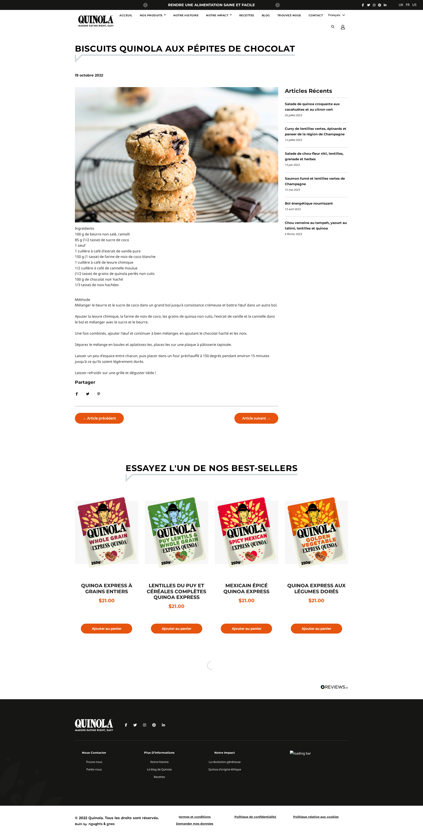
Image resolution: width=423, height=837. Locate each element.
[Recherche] (333, 26)
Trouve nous (94, 762)
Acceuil (125, 15)
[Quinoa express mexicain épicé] (246, 532)
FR (408, 4)
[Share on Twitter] (88, 393)
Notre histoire (186, 15)
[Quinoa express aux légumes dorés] (316, 532)
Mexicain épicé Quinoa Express (246, 588)
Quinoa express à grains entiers (106, 588)
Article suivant (254, 418)
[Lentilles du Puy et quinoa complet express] (176, 532)
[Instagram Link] (374, 5)
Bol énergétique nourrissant (309, 203)
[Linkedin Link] (385, 5)
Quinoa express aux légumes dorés (316, 588)
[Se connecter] (343, 27)
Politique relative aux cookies (316, 816)
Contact (316, 15)
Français (334, 15)
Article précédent (101, 418)
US (414, 4)
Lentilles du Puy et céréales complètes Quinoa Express (176, 591)
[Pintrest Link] (379, 5)
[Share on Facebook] (77, 393)
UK (401, 4)
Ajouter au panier (106, 628)
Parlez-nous (94, 769)
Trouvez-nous (289, 15)
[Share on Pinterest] (99, 393)
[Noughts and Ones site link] (101, 824)
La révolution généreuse (225, 762)
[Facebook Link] (363, 5)
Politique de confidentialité (255, 816)
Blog (266, 15)
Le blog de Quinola (159, 769)
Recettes (246, 15)
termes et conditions (195, 816)
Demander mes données (194, 823)
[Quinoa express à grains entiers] (106, 532)
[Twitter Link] (368, 5)
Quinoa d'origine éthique (224, 769)
